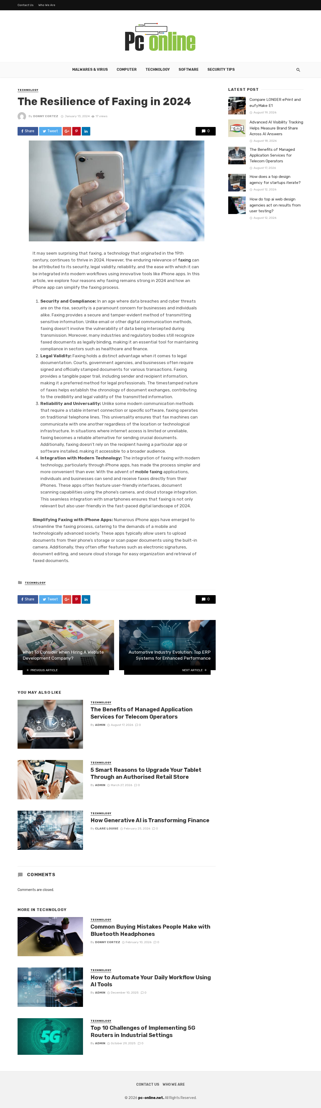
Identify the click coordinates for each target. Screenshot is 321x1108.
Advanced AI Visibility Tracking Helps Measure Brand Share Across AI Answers (276, 128)
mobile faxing (148, 471)
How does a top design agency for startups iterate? (275, 179)
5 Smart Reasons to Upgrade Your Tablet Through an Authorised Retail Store (146, 773)
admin (100, 725)
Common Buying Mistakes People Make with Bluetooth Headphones (150, 930)
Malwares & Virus (90, 69)
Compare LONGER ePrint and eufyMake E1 (275, 102)
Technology (157, 69)
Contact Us (26, 5)
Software (189, 69)
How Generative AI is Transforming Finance (150, 820)
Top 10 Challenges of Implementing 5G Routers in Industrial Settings (143, 1031)
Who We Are (46, 5)
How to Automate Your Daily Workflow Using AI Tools (151, 981)
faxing (184, 259)
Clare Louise (106, 828)
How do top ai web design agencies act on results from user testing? (275, 205)
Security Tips (221, 69)
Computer (127, 69)
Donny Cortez (45, 116)
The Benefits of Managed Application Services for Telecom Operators (142, 713)
